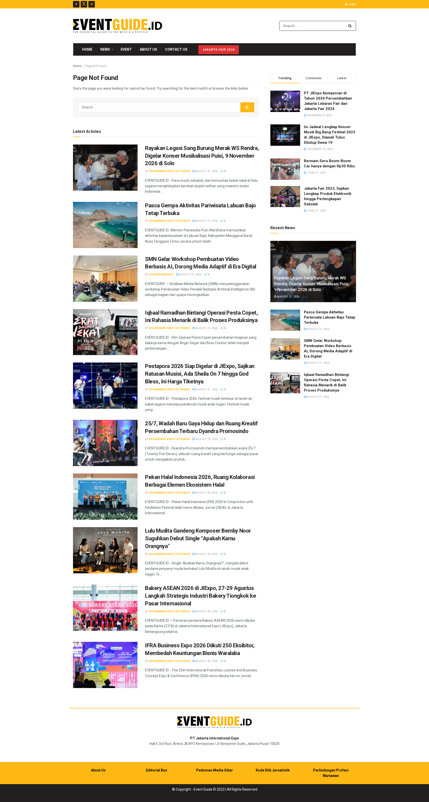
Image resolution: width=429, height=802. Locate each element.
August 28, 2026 (206, 611)
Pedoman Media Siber (214, 770)
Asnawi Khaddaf (161, 274)
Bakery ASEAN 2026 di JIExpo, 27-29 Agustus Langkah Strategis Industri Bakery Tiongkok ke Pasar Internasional (200, 596)
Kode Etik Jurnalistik (273, 770)
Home (87, 49)
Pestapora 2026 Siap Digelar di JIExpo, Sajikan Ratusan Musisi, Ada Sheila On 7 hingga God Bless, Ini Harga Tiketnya (199, 374)
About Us (148, 49)
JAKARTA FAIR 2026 (218, 49)
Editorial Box (156, 770)
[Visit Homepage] (117, 26)
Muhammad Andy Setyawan (169, 171)
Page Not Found (96, 66)
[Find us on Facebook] (76, 4)
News (105, 49)
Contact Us (176, 49)
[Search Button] (351, 26)
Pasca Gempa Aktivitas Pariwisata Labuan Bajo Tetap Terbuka (329, 317)
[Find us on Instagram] (91, 4)
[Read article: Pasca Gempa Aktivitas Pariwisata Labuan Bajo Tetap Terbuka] (105, 225)
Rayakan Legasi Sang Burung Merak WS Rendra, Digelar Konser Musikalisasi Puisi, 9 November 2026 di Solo (202, 156)
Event (126, 49)
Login (352, 4)
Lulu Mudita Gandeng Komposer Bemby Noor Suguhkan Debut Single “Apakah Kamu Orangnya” (198, 538)
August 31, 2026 (206, 171)
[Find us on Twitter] (84, 4)
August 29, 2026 (206, 439)
